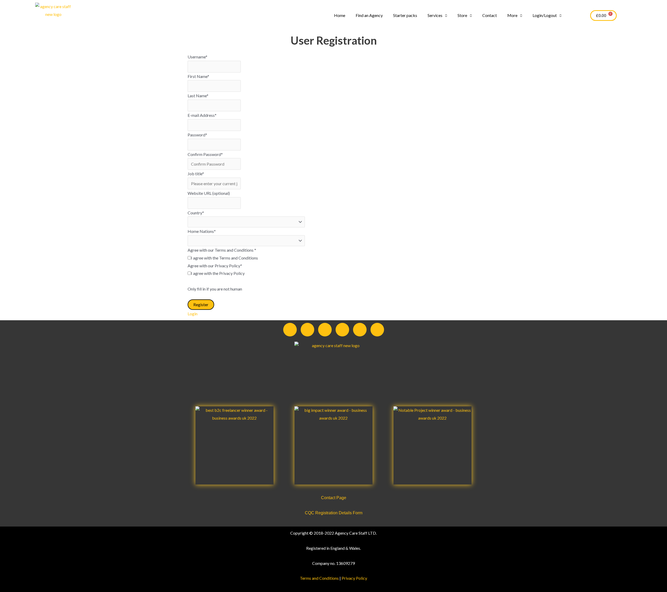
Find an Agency (369, 15)
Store (462, 15)
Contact (489, 15)
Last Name (198, 95)
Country (196, 212)
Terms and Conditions (319, 578)
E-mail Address (202, 115)
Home (339, 15)
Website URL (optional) (209, 193)
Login (192, 313)
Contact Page (333, 498)
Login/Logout (545, 15)
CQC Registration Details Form (333, 513)
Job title (196, 173)
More (512, 15)
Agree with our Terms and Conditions (222, 249)
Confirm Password (205, 154)
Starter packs (405, 15)
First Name (198, 76)
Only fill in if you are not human (215, 288)
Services (435, 15)
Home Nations (202, 231)
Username (197, 56)
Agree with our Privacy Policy (215, 265)
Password (197, 134)
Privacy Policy (354, 578)
